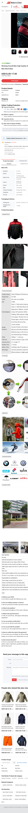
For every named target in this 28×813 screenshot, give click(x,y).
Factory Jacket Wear (7, 795)
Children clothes (18, 771)
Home (2, 10)
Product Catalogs (22, 762)
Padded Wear (4, 771)
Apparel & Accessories (10, 10)
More (2, 802)
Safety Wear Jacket (7, 799)
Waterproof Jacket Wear (21, 795)
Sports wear (4, 768)
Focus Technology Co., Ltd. (18, 807)
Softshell (17, 765)
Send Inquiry (14, 80)
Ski (2, 765)
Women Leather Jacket (20, 785)
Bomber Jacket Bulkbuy (20, 799)
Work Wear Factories (21, 792)
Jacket (17, 10)
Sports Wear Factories (8, 792)
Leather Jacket (23, 10)
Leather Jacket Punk (7, 785)
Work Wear (17, 768)
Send (14, 679)
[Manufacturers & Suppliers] (14, 2)
